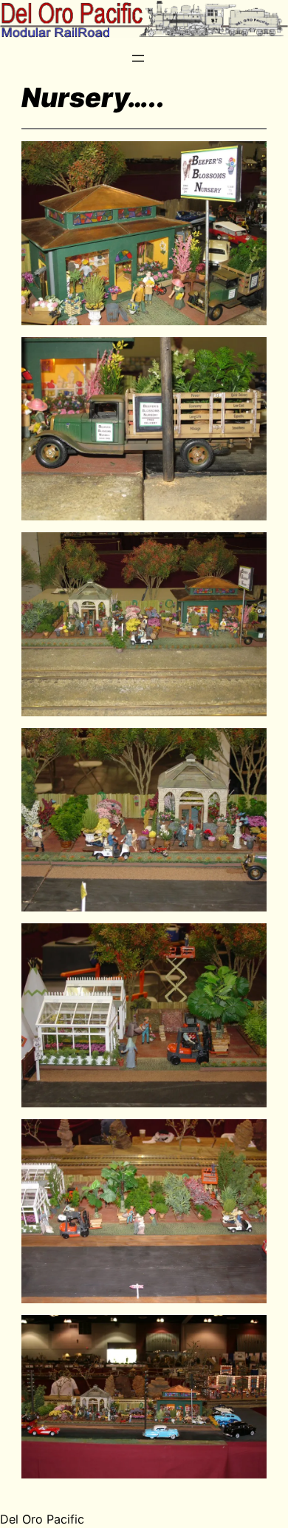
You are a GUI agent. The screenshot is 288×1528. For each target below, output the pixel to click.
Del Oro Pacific (42, 1519)
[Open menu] (138, 58)
